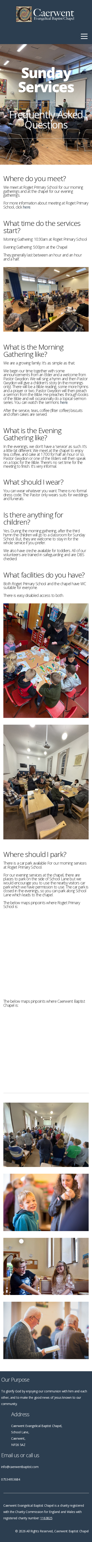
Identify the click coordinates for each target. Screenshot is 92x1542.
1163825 (46, 1518)
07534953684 (10, 1479)
